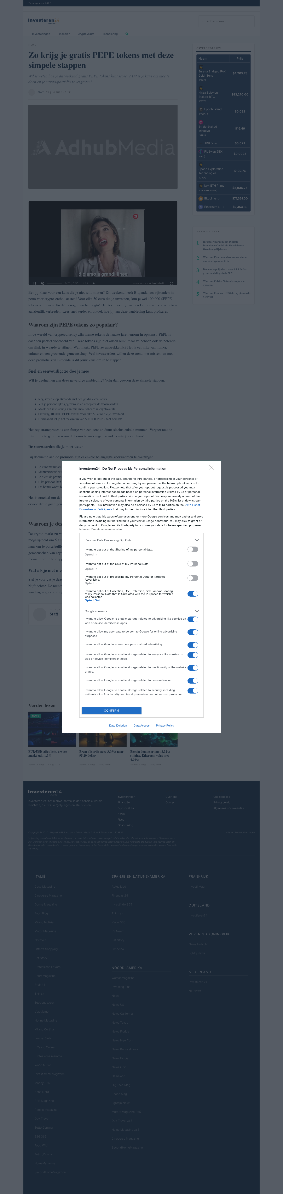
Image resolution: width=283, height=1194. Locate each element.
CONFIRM (111, 710)
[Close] (213, 469)
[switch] (192, 549)
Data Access (141, 725)
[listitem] (141, 540)
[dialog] (141, 597)
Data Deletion (118, 725)
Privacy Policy (165, 725)
